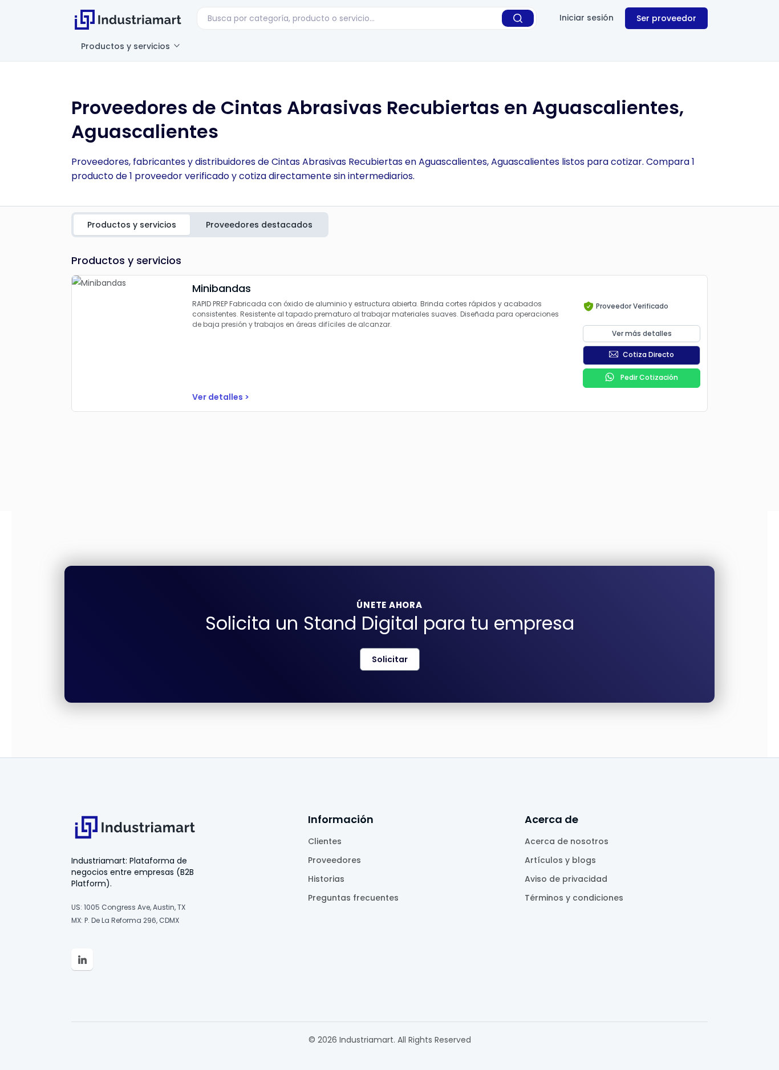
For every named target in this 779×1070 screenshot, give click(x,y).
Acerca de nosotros (566, 841)
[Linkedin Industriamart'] (82, 959)
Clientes (325, 841)
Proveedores (334, 860)
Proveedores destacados (259, 224)
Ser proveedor (666, 18)
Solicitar (390, 659)
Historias (326, 879)
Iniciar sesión (586, 17)
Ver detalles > (220, 397)
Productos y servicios (126, 46)
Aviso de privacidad (566, 879)
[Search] (518, 18)
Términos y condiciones (574, 897)
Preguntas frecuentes (353, 897)
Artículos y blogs (560, 860)
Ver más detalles (642, 333)
